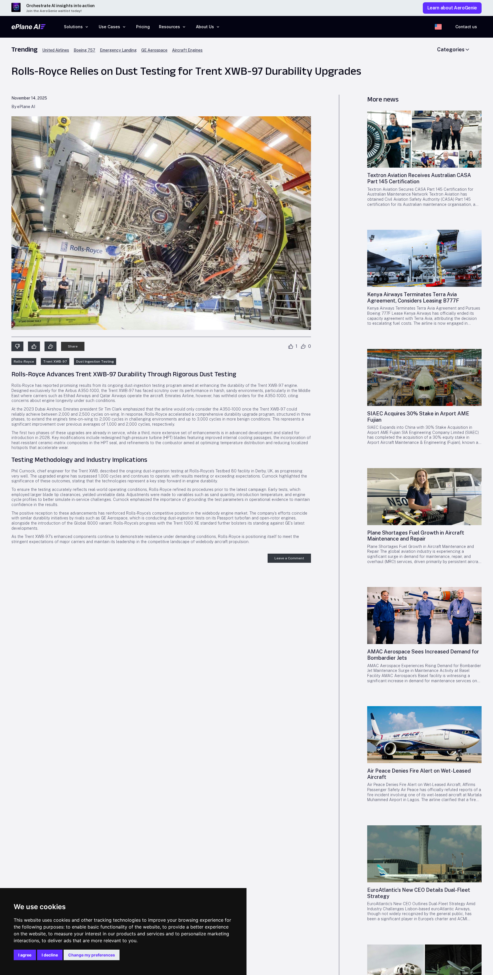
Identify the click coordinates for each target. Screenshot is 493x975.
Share (73, 346)
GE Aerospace (154, 50)
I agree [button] (24, 954)
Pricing (143, 26)
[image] (424, 139)
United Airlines (55, 50)
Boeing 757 (84, 50)
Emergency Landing (118, 50)
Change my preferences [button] (91, 954)
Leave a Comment (289, 558)
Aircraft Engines (187, 50)
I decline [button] (50, 954)
